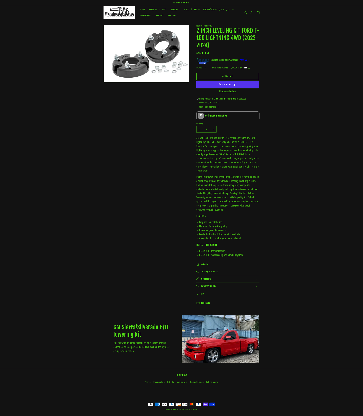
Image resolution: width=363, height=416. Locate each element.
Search (148, 382)
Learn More (244, 60)
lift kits (170, 382)
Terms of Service (197, 382)
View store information (209, 107)
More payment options (227, 91)
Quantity (199, 123)
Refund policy (212, 382)
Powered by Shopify (191, 409)
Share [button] (202, 294)
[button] (154, 10)
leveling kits (182, 382)
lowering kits (159, 382)
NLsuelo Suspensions (178, 409)
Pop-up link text (203, 302)
